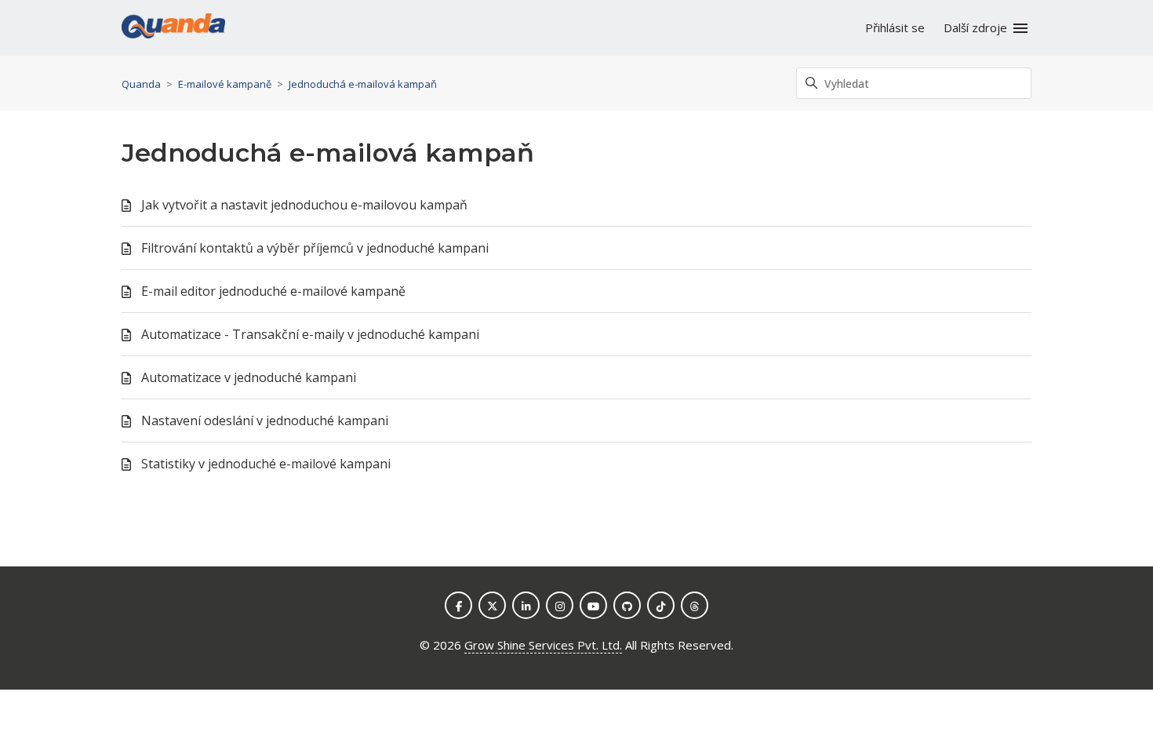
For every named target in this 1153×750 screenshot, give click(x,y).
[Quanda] (173, 28)
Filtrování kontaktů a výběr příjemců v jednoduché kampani (315, 248)
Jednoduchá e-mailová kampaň (363, 84)
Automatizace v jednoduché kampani (248, 377)
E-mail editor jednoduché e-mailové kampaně (273, 291)
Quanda (141, 84)
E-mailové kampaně (224, 84)
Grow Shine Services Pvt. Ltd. (543, 645)
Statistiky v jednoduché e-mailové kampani (266, 463)
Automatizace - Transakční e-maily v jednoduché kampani (310, 334)
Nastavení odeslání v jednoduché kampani (264, 420)
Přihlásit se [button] (895, 27)
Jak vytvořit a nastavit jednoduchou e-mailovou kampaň (304, 204)
